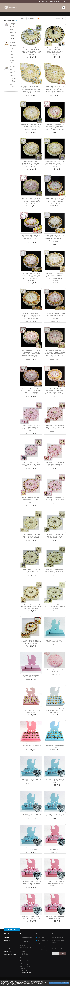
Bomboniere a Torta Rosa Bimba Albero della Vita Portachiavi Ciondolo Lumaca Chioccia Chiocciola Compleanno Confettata (31, 237)
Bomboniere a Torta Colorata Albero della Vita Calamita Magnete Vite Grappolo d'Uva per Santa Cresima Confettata (31, 164)
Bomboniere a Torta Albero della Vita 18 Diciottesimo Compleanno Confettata (54, 571)
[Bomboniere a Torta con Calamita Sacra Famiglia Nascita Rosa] (54, 869)
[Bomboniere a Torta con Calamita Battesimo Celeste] (31, 766)
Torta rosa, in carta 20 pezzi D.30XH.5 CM (55, 670)
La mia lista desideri (55, 1)
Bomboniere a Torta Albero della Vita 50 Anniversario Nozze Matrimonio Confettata (55, 536)
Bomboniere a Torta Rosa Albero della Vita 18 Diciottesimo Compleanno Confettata (55, 464)
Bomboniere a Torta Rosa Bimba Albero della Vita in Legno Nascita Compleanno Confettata (54, 499)
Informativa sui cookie (62, 983)
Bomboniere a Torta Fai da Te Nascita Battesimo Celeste (54, 640)
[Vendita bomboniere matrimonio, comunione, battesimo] (10, 8)
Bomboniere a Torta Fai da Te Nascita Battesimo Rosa (31, 676)
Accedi (64, 1)
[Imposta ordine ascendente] (38, 18)
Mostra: (58, 18)
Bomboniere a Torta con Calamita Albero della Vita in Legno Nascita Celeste (54, 745)
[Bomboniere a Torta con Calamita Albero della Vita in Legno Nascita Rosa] (31, 731)
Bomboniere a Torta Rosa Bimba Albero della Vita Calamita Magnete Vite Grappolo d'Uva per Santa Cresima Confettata (31, 201)
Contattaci (7, 940)
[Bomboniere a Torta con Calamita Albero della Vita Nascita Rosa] (31, 904)
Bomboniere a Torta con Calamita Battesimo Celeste (31, 780)
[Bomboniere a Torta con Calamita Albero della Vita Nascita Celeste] (54, 801)
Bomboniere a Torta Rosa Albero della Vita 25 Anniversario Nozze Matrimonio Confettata (31, 464)
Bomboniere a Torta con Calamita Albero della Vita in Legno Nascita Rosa (31, 745)
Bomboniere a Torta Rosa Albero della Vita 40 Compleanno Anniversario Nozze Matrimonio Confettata (31, 428)
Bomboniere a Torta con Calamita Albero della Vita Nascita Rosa (31, 917)
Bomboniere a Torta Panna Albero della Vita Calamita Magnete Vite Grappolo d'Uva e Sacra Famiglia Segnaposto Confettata (31, 127)
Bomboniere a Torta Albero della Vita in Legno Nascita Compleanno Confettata (55, 606)
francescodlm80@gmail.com (27, 960)
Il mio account (43, 1)
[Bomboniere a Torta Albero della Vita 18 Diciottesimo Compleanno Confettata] (54, 557)
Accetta (53, 983)
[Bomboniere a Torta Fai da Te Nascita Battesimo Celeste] (54, 627)
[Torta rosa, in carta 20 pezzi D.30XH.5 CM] (54, 660)
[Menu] (56, 8)
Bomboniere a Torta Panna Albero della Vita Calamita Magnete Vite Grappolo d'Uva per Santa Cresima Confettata (55, 164)
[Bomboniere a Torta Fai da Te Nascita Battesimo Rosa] (31, 662)
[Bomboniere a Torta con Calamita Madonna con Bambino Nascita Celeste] (54, 766)
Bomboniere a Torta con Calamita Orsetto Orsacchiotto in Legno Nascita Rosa (31, 710)
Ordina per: (23, 18)
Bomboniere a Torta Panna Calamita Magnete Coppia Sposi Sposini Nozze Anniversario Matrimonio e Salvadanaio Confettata (55, 51)
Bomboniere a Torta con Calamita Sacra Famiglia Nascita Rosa (54, 882)
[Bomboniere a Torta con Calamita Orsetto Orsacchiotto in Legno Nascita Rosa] (31, 696)
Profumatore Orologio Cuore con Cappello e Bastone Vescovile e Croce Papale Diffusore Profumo (13, 29)
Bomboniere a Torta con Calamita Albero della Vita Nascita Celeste (54, 815)
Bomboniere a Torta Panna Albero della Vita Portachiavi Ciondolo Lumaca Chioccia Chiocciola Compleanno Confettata (54, 201)
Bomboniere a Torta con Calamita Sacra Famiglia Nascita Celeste (31, 815)
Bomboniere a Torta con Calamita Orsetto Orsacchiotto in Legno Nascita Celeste (54, 710)
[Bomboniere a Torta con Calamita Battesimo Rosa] (54, 835)
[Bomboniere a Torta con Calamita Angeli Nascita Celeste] (31, 835)
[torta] (54, 731)
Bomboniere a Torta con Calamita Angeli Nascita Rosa (54, 917)
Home (29, 14)
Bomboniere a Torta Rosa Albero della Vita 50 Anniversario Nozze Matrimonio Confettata (55, 427)
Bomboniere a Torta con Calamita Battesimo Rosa (54, 848)
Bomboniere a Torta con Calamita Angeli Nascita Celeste (31, 848)
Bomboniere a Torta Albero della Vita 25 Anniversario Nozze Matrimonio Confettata (31, 571)
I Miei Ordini (7, 946)
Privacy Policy (7, 951)
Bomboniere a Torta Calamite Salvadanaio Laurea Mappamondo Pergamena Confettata (31, 641)
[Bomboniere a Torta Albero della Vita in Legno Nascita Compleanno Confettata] (54, 592)
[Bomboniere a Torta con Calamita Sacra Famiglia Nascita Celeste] (31, 801)
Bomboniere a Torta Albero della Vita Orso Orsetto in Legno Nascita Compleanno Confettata (31, 606)
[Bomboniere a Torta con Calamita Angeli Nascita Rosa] (54, 904)
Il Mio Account (8, 943)
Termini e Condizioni (9, 948)
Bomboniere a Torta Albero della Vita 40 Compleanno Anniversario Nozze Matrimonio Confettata (31, 536)
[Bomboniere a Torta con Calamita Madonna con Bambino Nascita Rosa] (31, 869)
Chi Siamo (6, 937)
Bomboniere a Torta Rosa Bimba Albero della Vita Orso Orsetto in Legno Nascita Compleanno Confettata (31, 500)
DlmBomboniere (26, 972)
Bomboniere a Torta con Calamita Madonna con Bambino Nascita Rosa (31, 883)
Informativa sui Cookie (10, 954)
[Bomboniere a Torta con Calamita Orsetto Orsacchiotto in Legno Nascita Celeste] (54, 696)
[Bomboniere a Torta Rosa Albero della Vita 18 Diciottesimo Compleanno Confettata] (54, 450)
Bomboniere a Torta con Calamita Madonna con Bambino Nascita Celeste (54, 780)
